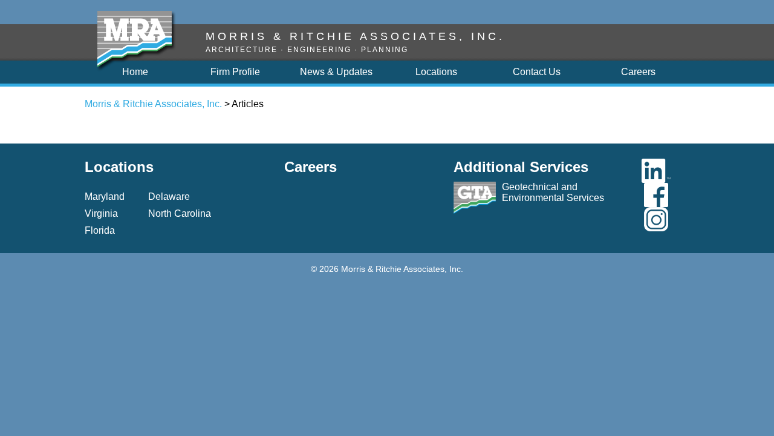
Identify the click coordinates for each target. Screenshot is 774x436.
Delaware (169, 196)
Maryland (105, 196)
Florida (100, 230)
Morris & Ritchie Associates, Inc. (153, 104)
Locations (119, 167)
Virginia (101, 213)
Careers (310, 167)
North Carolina (179, 213)
